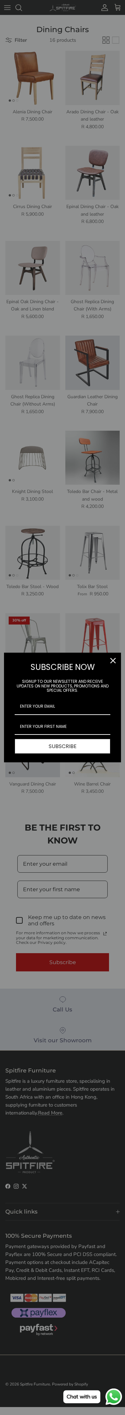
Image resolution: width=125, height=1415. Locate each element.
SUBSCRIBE (63, 746)
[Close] (113, 661)
